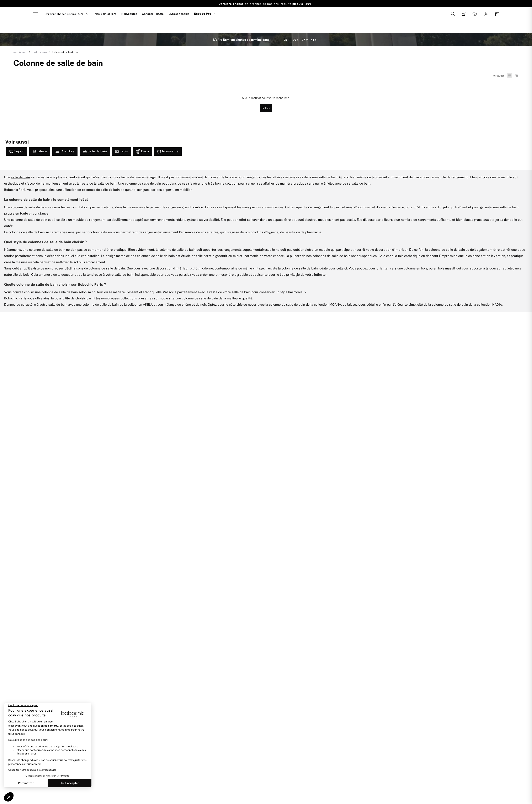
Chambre (67, 151)
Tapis (124, 151)
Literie (42, 151)
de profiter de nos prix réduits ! (266, 4)
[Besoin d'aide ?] (474, 14)
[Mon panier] (497, 13)
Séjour (19, 151)
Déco (145, 151)
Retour (266, 108)
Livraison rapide (179, 14)
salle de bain (20, 177)
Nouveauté (170, 151)
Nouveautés (129, 14)
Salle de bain (97, 151)
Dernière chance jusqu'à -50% (64, 14)
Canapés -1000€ (153, 14)
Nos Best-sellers (105, 14)
